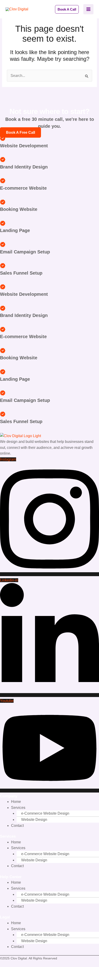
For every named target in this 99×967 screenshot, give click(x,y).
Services (18, 808)
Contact (17, 826)
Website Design (34, 820)
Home (16, 802)
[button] (67, 9)
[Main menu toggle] (88, 9)
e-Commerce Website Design (45, 813)
